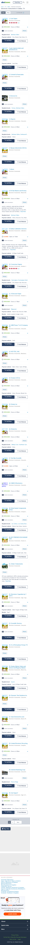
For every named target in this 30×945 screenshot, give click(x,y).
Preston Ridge (14, 782)
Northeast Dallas (15, 34)
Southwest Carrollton (24, 444)
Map (8, 12)
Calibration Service (6, 886)
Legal (19, 939)
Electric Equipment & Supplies (9, 882)
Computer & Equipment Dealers (10, 891)
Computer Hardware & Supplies (10, 893)
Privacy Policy (15, 935)
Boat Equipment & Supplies (8, 885)
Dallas (9, 6)
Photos (24, 30)
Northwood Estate (24, 134)
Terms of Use (13, 939)
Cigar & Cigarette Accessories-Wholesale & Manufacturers (13, 889)
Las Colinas (14, 523)
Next (18, 822)
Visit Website (22, 41)
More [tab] (2, 929)
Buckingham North (23, 280)
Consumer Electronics (7, 879)
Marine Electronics (6, 883)
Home (2, 6)
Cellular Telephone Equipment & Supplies (12, 887)
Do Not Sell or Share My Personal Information (15, 937)
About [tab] (3, 921)
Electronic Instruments (14, 20)
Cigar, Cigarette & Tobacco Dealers (11, 881)
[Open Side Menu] (27, 2)
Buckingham (15, 280)
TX (5, 6)
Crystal (12, 682)
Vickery (13, 108)
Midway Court (15, 444)
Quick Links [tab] (5, 925)
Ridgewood (13, 309)
